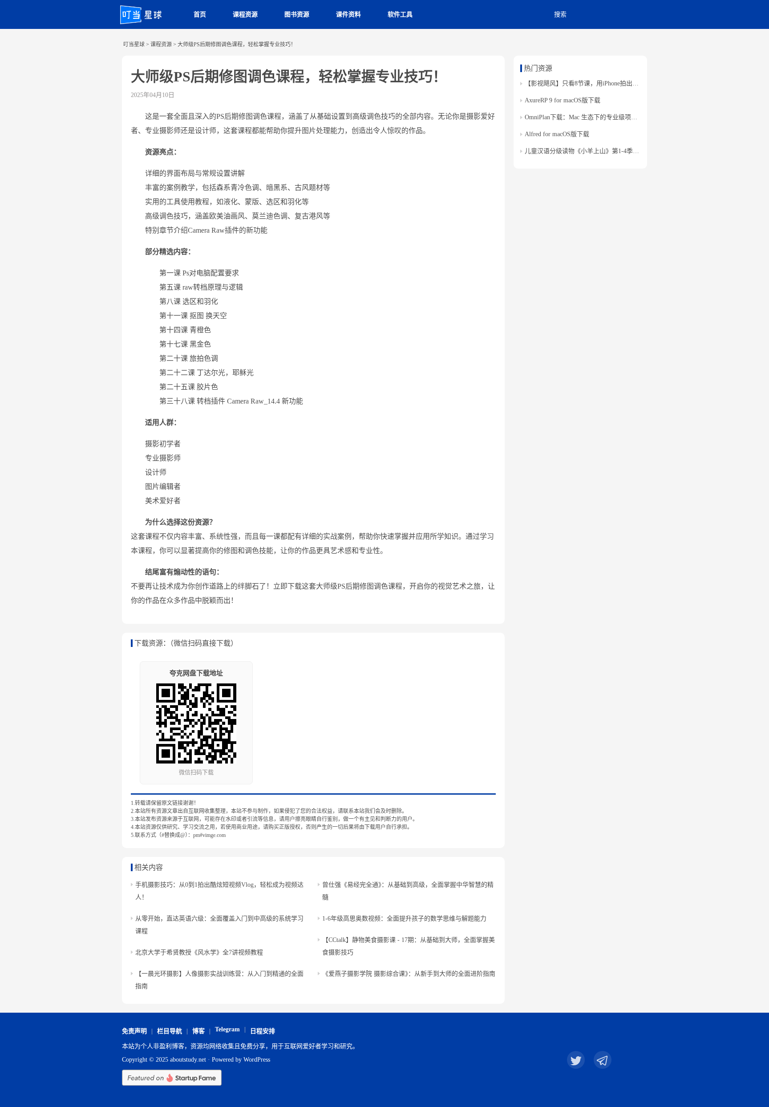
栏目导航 (169, 1031)
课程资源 (245, 14)
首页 (200, 14)
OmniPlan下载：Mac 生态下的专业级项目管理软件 (593, 117)
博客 (198, 1031)
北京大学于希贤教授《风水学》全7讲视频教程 (199, 952)
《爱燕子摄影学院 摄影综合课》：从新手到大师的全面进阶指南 (408, 973)
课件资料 (348, 14)
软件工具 (400, 14)
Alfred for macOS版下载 (557, 134)
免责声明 (134, 1031)
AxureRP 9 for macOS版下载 (562, 100)
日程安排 (262, 1031)
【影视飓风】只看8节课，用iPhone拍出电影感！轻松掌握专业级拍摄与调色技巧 (635, 83)
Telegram (227, 1029)
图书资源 (296, 14)
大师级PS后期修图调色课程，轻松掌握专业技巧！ (289, 77)
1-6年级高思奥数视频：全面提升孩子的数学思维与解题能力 (404, 918)
